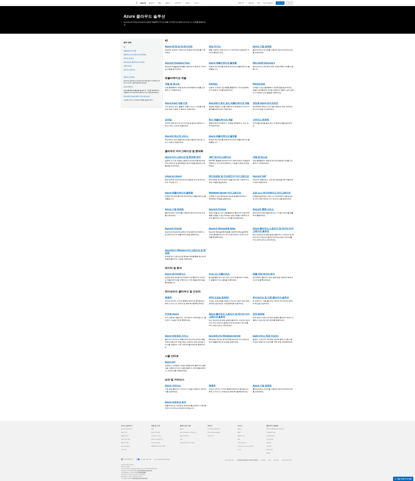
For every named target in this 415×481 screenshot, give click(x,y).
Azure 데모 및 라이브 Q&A (187, 442)
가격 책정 (178, 3)
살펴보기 (151, 3)
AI (124, 47)
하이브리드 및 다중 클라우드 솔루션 (271, 297)
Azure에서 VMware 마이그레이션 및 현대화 (185, 251)
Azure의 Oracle (173, 228)
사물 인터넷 (128, 66)
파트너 (187, 3)
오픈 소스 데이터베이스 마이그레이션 (272, 192)
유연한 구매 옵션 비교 (157, 439)
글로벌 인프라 (124, 436)
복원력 (168, 297)
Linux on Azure (173, 176)
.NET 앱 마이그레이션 (220, 156)
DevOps (213, 83)
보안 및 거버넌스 (129, 69)
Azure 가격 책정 (155, 432)
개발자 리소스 (241, 436)
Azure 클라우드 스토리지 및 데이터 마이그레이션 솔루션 (273, 230)
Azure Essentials (125, 446)
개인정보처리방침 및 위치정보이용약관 (247, 460)
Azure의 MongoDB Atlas (222, 228)
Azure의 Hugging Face (177, 62)
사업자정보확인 (142, 472)
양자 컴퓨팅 (259, 313)
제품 (159, 3)
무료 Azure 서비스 (156, 436)
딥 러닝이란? (269, 439)
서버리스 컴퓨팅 (261, 119)
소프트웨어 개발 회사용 (214, 429)
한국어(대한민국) (128, 459)
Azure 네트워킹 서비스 (176, 335)
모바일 (168, 119)
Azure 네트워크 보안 (175, 401)
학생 (239, 439)
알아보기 (251, 3)
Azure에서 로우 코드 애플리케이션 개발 (229, 103)
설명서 (239, 429)
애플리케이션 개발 (130, 51)
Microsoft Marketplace (214, 432)
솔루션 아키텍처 (129, 77)
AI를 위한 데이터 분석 (264, 273)
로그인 (290, 3)
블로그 (239, 432)
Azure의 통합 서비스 (263, 209)
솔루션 (168, 3)
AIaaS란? (268, 442)
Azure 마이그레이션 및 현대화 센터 (183, 156)
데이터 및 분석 (129, 58)
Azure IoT (170, 361)
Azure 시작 (280, 3)
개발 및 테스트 (172, 83)
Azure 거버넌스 (173, 385)
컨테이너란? (269, 449)
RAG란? (268, 453)
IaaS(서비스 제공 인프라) (265, 335)
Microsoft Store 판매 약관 (140, 478)
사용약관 (263, 460)
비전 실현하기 (128, 87)
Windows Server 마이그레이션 (225, 192)
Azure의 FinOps (217, 209)
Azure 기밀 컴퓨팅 (262, 46)
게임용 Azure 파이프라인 (265, 103)
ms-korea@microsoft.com (144, 470)
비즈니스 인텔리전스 (219, 273)
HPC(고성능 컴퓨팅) (219, 297)
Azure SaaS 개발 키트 (176, 103)
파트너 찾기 (211, 436)
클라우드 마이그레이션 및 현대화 (135, 54)
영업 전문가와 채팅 (404, 479)
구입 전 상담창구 (268, 3)
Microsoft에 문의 (229, 460)
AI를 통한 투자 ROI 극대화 (158, 446)
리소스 (197, 3)
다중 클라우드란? (271, 432)
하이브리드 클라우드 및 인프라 (134, 62)
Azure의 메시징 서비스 (176, 136)
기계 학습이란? (270, 436)
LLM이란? (269, 446)
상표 (269, 460)
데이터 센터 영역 (125, 439)
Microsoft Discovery (264, 62)
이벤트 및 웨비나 (242, 442)
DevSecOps (259, 83)
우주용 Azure (172, 313)
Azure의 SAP (259, 176)
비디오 (239, 449)
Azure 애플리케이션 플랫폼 (223, 62)
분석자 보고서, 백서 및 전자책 (246, 446)
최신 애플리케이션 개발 (221, 119)
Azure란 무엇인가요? (126, 429)
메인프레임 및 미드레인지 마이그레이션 (229, 176)
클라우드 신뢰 (124, 442)
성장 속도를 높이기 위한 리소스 (188, 432)
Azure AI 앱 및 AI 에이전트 (178, 46)
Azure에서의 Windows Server (225, 335)
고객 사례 (123, 449)
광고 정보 (276, 460)
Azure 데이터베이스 (175, 273)
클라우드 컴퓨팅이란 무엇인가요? (275, 429)
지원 (258, 3)
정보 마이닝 (215, 46)
